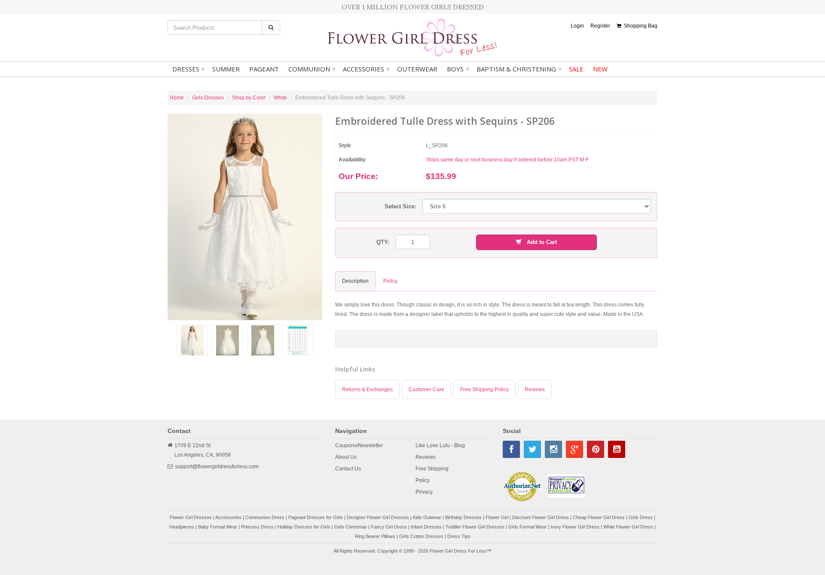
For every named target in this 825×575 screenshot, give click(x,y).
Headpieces (181, 526)
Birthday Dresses (463, 517)
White (280, 98)
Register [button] (600, 26)
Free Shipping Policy (484, 389)
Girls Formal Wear (527, 526)
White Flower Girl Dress (628, 526)
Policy (423, 480)
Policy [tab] (390, 281)
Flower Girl (497, 517)
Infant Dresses (426, 526)
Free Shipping (432, 469)
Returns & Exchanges (367, 389)
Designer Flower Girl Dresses (378, 517)
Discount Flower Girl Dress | (542, 517)
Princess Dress (257, 526)
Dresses (188, 69)
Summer (226, 69)
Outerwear (417, 69)
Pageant (264, 69)
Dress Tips (459, 536)
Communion (312, 69)
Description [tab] (355, 281)
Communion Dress (264, 517)
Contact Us (348, 469)
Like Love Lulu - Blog (440, 445)
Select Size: (400, 206)
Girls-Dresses (208, 98)
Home (177, 98)
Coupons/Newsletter (359, 445)
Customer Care (426, 389)
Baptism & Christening (519, 69)
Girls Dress (641, 517)
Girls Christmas (350, 526)
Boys (458, 69)
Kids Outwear (427, 517)
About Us (346, 457)
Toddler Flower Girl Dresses (475, 526)
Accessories (366, 69)
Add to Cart (539, 242)
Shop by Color (249, 98)
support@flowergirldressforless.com (217, 467)
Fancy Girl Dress (389, 526)
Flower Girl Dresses (191, 517)
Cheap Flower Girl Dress (599, 517)
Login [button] (577, 26)
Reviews (535, 389)
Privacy (424, 492)
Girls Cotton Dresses (421, 536)
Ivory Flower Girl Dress (574, 526)
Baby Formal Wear (217, 526)
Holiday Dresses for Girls (304, 526)
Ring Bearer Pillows (375, 536)
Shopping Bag (639, 26)
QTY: (382, 242)
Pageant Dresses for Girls (315, 517)
